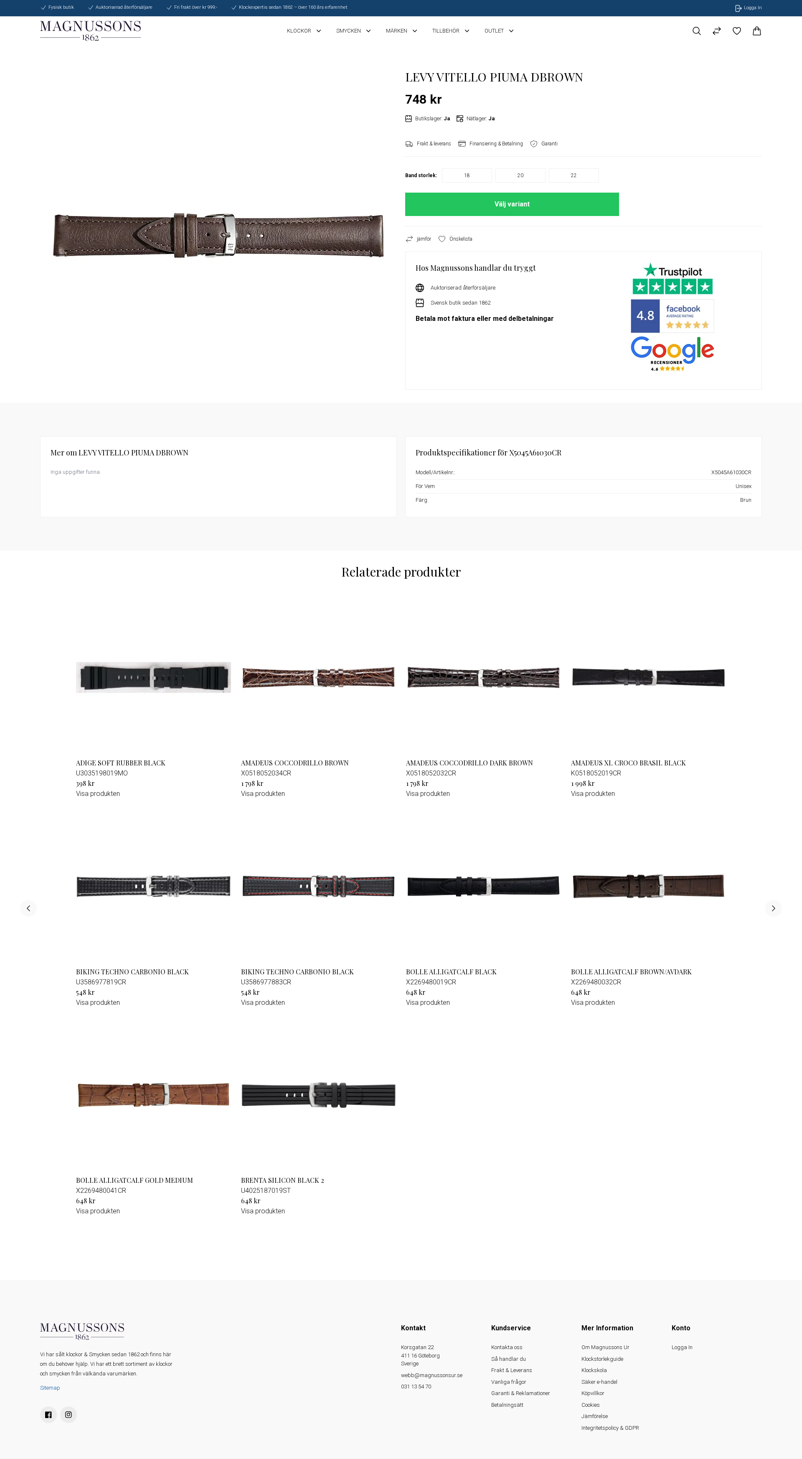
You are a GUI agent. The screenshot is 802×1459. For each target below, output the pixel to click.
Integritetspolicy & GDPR (610, 1428)
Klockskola (594, 1370)
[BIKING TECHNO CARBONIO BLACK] (153, 886)
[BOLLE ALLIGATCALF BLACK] (483, 886)
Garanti (549, 144)
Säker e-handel (599, 1382)
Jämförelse (594, 1416)
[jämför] (717, 31)
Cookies (590, 1405)
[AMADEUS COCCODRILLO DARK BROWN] (483, 677)
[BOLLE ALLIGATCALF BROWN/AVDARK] (648, 886)
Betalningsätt (507, 1405)
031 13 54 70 (416, 1386)
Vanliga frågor (508, 1382)
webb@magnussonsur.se (431, 1375)
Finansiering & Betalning (496, 144)
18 (467, 175)
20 (520, 175)
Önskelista (460, 239)
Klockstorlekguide (602, 1359)
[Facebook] (48, 1414)
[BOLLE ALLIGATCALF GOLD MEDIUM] (153, 1095)
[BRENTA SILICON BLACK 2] (318, 1095)
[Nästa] (773, 908)
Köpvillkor (592, 1393)
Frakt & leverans (434, 144)
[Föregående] (28, 908)
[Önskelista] (737, 31)
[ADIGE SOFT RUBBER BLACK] (153, 677)
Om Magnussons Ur (605, 1347)
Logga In (682, 1347)
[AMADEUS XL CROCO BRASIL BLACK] (648, 677)
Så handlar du (508, 1359)
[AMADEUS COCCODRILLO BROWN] (318, 677)
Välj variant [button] (512, 204)
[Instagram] (68, 1414)
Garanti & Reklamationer (520, 1393)
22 (574, 175)
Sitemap (50, 1388)
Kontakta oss (507, 1347)
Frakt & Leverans (511, 1370)
